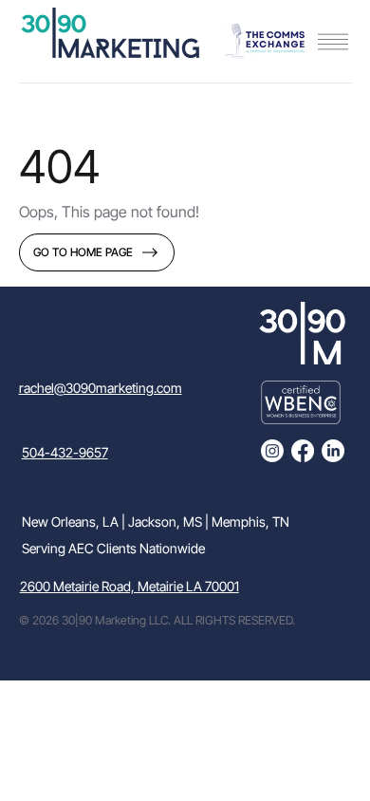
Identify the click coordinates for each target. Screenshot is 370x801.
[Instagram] (272, 450)
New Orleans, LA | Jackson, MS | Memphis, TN (155, 521)
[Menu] (333, 42)
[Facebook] (302, 450)
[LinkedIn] (333, 450)
